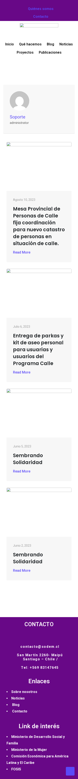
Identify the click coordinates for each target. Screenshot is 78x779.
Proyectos (25, 52)
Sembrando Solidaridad (28, 459)
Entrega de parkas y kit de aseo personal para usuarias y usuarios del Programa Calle (38, 349)
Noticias (66, 44)
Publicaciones (50, 52)
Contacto (40, 16)
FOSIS (16, 769)
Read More (21, 252)
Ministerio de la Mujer (29, 750)
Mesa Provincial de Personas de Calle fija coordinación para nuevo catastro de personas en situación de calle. (39, 226)
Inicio (9, 44)
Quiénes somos (40, 9)
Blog (50, 44)
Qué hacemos (30, 44)
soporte (17, 117)
